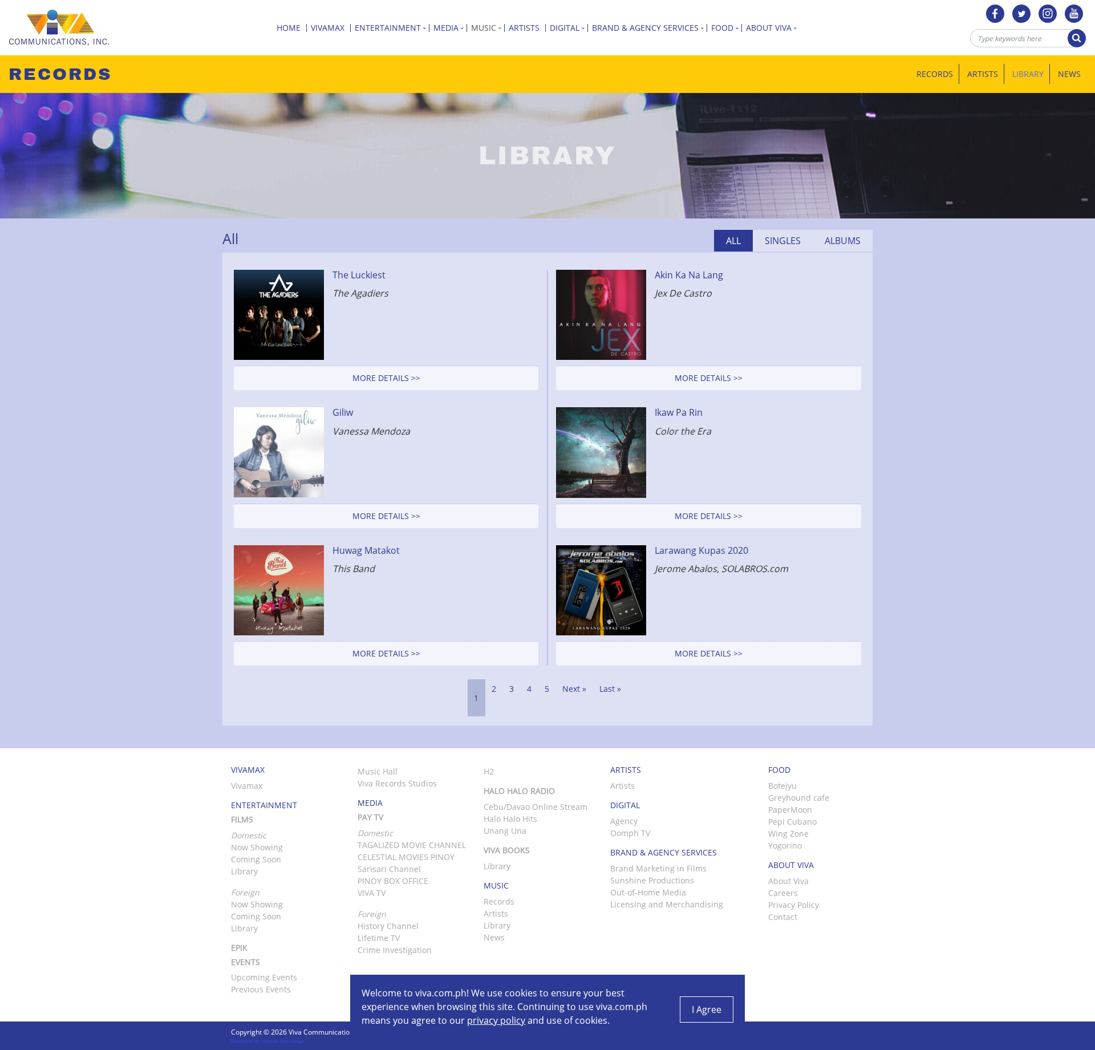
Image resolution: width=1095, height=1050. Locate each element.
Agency (624, 821)
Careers (783, 892)
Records (934, 73)
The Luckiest (359, 275)
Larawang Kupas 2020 (701, 550)
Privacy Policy (793, 904)
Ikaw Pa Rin (679, 412)
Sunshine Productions (652, 880)
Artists (525, 27)
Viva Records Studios (397, 783)
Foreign (372, 914)
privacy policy (496, 1020)
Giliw (342, 412)
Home (290, 27)
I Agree (706, 1009)
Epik (239, 947)
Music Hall (378, 771)
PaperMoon (790, 809)
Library (1028, 73)
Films (242, 819)
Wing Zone (788, 833)
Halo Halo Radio (519, 790)
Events (245, 961)
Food (723, 27)
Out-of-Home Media (648, 892)
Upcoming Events (264, 977)
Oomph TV (630, 833)
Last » (610, 688)
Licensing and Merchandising (666, 904)
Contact (782, 916)
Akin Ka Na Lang (689, 275)
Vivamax (329, 27)
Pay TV (370, 817)
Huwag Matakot (366, 550)
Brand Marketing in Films (658, 868)
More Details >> (386, 377)
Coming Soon (256, 859)
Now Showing (257, 847)
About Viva (788, 880)
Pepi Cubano (792, 821)
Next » (574, 688)
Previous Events (261, 989)
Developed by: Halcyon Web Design (268, 1040)
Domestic (375, 833)
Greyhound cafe (798, 797)
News (1069, 73)
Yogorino (785, 845)
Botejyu (782, 785)
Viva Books (507, 850)
